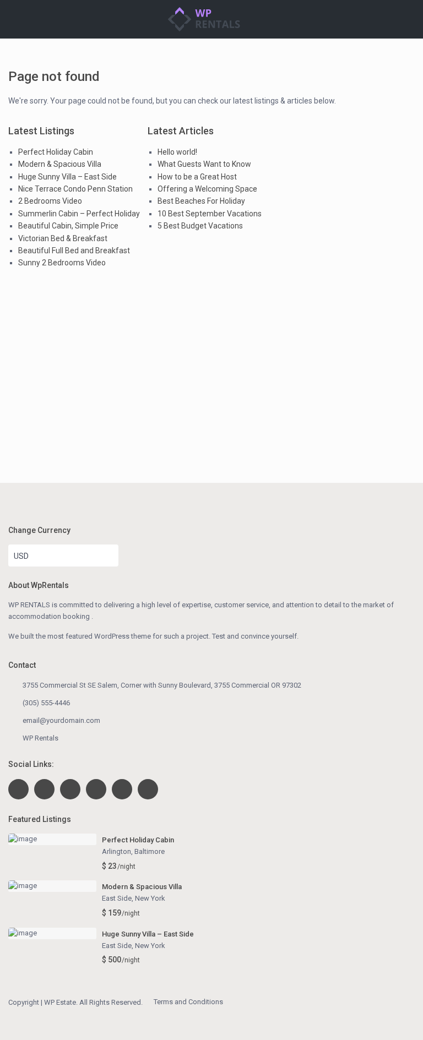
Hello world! (177, 152)
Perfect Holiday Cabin (55, 152)
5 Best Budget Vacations (200, 225)
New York (150, 898)
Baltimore (149, 851)
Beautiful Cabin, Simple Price (68, 225)
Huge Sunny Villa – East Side (67, 176)
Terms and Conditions (188, 1002)
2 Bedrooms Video (50, 201)
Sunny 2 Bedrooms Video (62, 262)
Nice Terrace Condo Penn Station (75, 188)
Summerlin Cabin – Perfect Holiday (79, 213)
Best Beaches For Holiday (201, 201)
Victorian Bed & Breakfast (62, 238)
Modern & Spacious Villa (59, 164)
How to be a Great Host (197, 176)
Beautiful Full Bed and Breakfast (74, 250)
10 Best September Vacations (210, 213)
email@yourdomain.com (61, 720)
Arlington (116, 851)
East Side (117, 898)
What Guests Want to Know (204, 164)
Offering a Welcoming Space (207, 188)
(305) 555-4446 (46, 703)
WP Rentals (40, 738)
